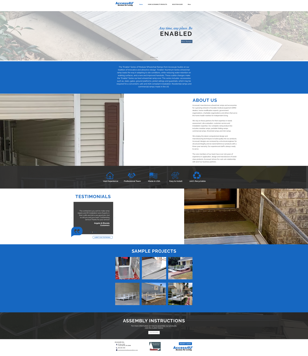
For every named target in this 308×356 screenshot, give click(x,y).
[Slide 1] (150, 57)
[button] (157, 4)
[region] (128, 268)
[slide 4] (154, 57)
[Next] (301, 35)
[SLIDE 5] (157, 57)
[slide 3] (153, 57)
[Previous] (7, 35)
